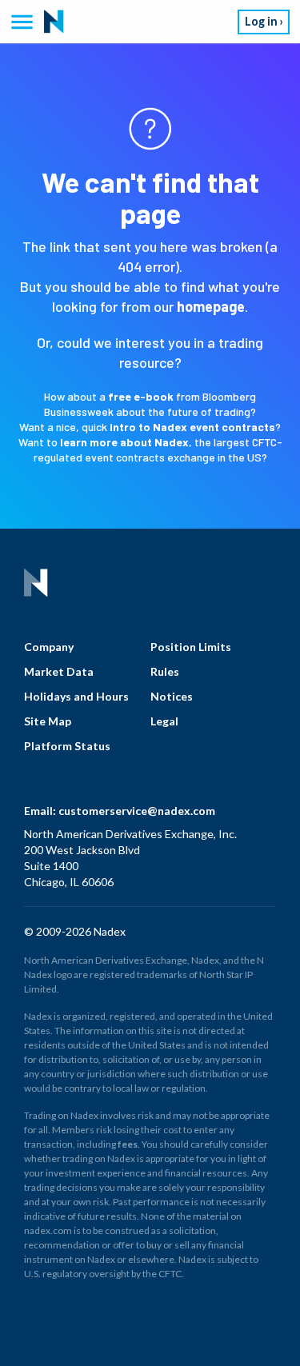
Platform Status (67, 746)
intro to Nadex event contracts (192, 426)
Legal (164, 721)
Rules (164, 671)
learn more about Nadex (124, 442)
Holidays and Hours (76, 696)
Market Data (59, 671)
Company (49, 646)
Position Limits (190, 646)
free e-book (141, 396)
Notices (171, 696)
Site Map (47, 721)
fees (128, 1144)
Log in (261, 21)
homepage (211, 306)
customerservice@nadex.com (136, 810)
